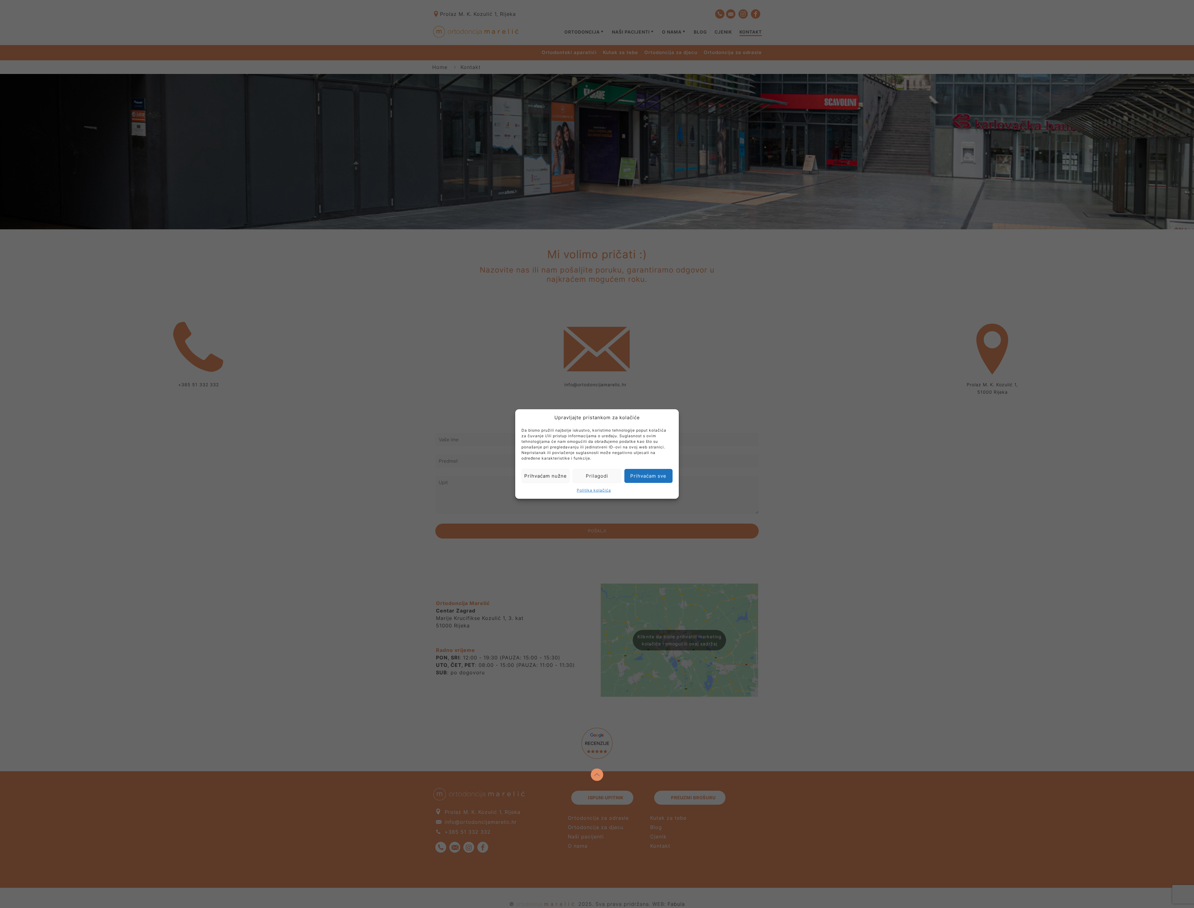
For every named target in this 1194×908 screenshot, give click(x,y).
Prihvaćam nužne (545, 476)
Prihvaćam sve (648, 476)
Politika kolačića (594, 490)
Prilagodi (597, 476)
